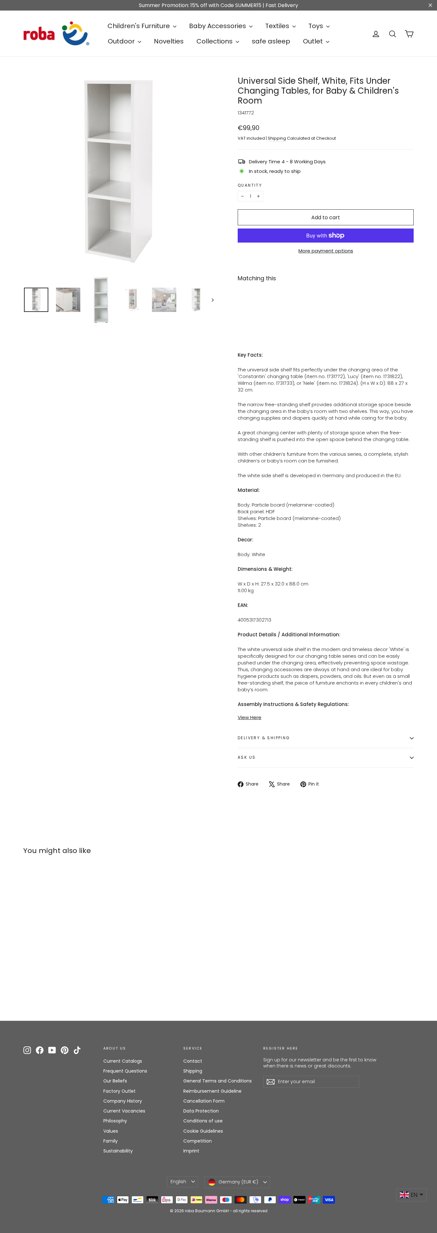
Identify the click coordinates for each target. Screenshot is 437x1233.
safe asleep (271, 41)
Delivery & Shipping (264, 738)
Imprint (191, 1151)
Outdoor (122, 41)
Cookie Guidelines (203, 1131)
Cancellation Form (204, 1101)
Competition (197, 1141)
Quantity (250, 185)
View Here (249, 717)
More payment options (325, 250)
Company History (122, 1101)
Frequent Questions (125, 1071)
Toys (316, 25)
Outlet (313, 41)
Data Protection (201, 1111)
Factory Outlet (119, 1091)
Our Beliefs (115, 1081)
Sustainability (118, 1151)
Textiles (278, 25)
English (178, 1181)
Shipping (277, 138)
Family (110, 1141)
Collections (215, 41)
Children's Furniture (139, 25)
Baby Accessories (218, 25)
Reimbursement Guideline (212, 1091)
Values (110, 1131)
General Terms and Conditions (217, 1081)
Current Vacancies (124, 1111)
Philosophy (115, 1121)
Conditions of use (203, 1121)
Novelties (169, 41)
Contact (192, 1061)
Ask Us (247, 757)
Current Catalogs (122, 1061)
